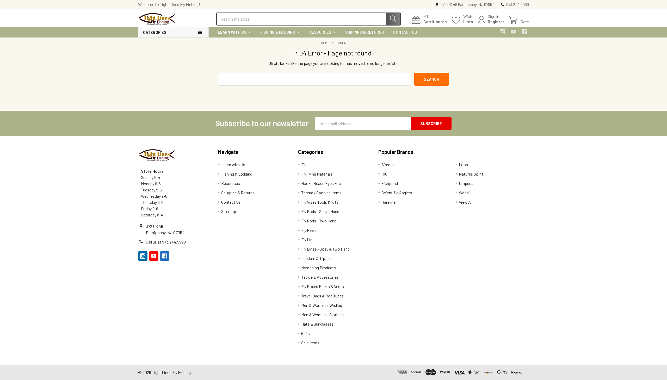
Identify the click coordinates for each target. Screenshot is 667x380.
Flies (305, 164)
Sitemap (228, 211)
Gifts (305, 333)
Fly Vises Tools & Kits (319, 202)
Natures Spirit (471, 173)
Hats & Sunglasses (317, 323)
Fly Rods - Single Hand (320, 211)
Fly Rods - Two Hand (318, 220)
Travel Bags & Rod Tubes (322, 295)
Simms (387, 164)
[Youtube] (513, 31)
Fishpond (389, 183)
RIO (384, 173)
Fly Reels (309, 230)
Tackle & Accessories (320, 277)
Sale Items (310, 342)
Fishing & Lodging (277, 32)
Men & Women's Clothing (322, 314)
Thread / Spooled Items (321, 192)
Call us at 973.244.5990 (166, 241)
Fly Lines (309, 239)
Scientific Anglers (396, 192)
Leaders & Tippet (316, 258)
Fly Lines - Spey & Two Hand (325, 248)
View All (465, 202)
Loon (463, 164)
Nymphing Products (318, 267)
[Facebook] (524, 31)
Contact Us (405, 32)
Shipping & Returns (364, 32)
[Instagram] (502, 31)
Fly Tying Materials (317, 173)
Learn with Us (232, 32)
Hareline (388, 202)
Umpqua (466, 183)
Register (496, 21)
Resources (320, 32)
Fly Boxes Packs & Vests (322, 286)
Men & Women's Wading (321, 305)
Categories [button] (154, 32)
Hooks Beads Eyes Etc (321, 183)
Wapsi (464, 192)
